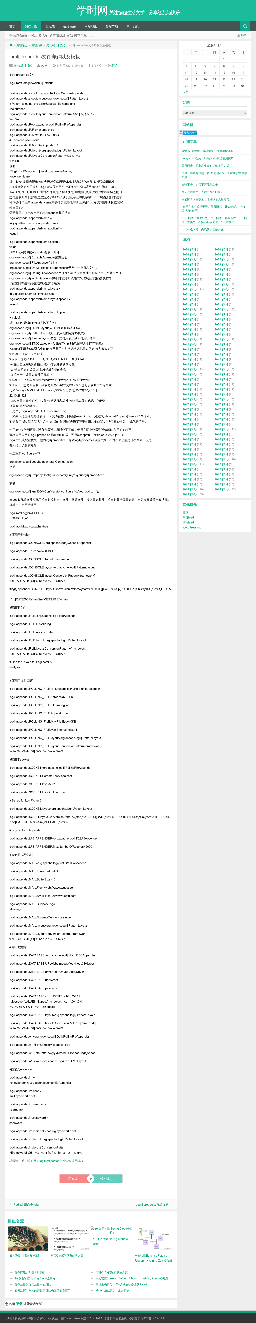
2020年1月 (221, 334)
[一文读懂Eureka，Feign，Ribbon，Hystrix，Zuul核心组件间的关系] (154, 1238)
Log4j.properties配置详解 (152, 1204)
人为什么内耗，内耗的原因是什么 (203, 229)
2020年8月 (189, 319)
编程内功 (37, 45)
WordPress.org (192, 527)
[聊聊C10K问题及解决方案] (70, 1238)
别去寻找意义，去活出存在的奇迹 (203, 192)
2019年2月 (189, 364)
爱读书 (50, 26)
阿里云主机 (120, 1318)
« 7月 (185, 92)
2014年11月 (222, 489)
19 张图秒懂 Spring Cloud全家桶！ (36, 1278)
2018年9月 (221, 374)
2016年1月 (221, 454)
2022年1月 (189, 284)
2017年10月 (190, 404)
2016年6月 (189, 444)
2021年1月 (221, 304)
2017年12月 (190, 399)
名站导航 (111, 26)
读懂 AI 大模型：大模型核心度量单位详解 (207, 151)
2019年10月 (190, 344)
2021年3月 (189, 304)
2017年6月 (189, 414)
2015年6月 (189, 474)
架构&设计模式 (55, 45)
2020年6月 (189, 324)
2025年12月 (190, 259)
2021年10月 (222, 289)
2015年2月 (189, 484)
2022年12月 (222, 264)
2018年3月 (221, 389)
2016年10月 (190, 434)
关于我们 (132, 26)
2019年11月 (222, 339)
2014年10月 (190, 494)
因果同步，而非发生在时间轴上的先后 (205, 165)
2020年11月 (222, 309)
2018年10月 (190, 374)
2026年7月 (189, 249)
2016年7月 (221, 439)
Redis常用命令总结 (26, 1204)
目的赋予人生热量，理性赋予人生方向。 (207, 199)
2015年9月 (221, 464)
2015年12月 (190, 459)
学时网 (31, 1160)
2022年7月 (221, 269)
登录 (244, 35)
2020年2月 (189, 334)
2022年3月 (189, 279)
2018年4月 (189, 389)
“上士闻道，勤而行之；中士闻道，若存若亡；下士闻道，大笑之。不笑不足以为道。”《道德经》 (214, 220)
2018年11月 (222, 369)
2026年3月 (189, 254)
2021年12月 (222, 284)
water (44, 65)
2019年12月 (190, 339)
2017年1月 (221, 424)
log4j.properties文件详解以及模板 (44, 56)
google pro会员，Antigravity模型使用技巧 (208, 158)
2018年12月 (190, 369)
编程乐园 (31, 26)
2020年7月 (221, 319)
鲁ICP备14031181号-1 (155, 1318)
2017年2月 (189, 424)
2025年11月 (222, 259)
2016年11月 (222, 429)
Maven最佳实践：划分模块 (112, 1290)
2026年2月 (221, 254)
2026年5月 (221, 249)
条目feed (188, 517)
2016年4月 (189, 449)
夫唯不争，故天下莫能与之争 (200, 184)
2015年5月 (221, 474)
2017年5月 (221, 414)
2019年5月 (221, 354)
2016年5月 (221, 444)
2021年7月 (221, 294)
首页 (12, 26)
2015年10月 (190, 464)
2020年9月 (221, 314)
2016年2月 (189, 454)
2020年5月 (221, 324)
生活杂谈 (69, 26)
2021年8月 (189, 294)
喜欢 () (77, 1178)
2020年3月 (221, 329)
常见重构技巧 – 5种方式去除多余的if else (121, 1284)
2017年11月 (222, 399)
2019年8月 (189, 349)
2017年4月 (189, 419)
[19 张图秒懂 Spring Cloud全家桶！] (112, 1230)
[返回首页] (11, 45)
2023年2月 (189, 264)
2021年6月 (189, 299)
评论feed (188, 522)
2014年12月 (190, 489)
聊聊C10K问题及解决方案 (112, 1272)
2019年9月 (221, 344)
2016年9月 (221, 434)
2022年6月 (189, 274)
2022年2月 (221, 279)
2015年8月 (189, 469)
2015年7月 (221, 469)
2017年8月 (189, 409)
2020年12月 (190, 309)
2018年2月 (189, 394)
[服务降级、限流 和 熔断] (28, 1238)
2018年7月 (221, 379)
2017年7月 (221, 409)
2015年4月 (189, 479)
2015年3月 (221, 479)
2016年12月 (190, 429)
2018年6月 (189, 384)
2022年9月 (189, 269)
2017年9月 (221, 404)
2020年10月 (190, 314)
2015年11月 (222, 459)
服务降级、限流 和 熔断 (29, 1272)
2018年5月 (221, 384)
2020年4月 (189, 329)
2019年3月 (221, 359)
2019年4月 (189, 359)
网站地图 (90, 26)
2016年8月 (189, 439)
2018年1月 (221, 394)
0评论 (114, 65)
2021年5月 (221, 299)
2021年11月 (190, 289)
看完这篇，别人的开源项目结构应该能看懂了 (43, 1290)
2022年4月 (221, 274)
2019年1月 (221, 364)
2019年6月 (189, 354)
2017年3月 (221, 419)
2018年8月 (189, 379)
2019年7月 (221, 349)
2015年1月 (221, 484)
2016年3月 (221, 449)
